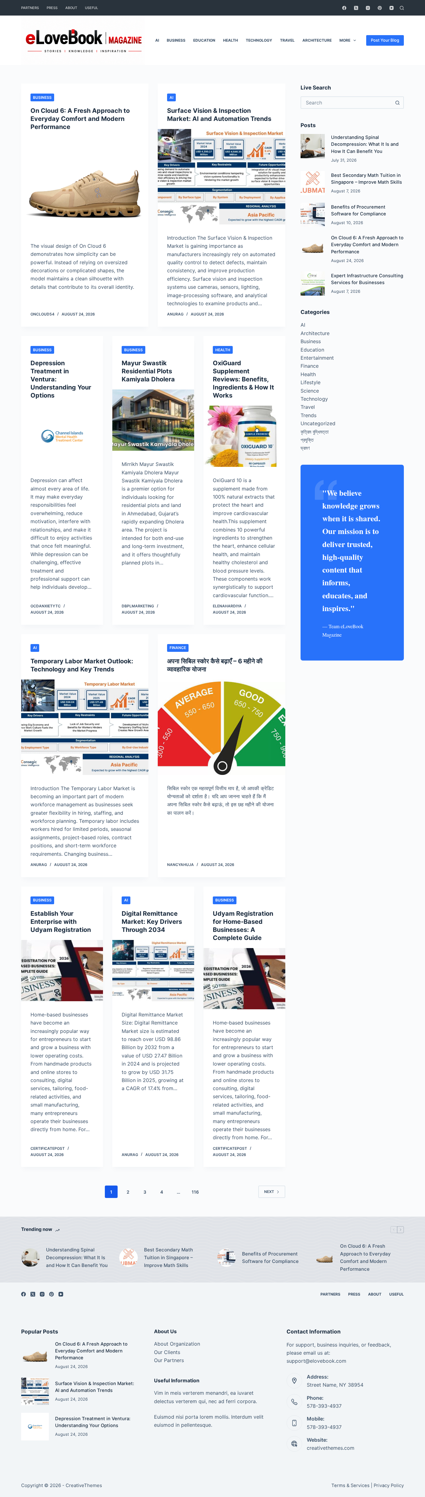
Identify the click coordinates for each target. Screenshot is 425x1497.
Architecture (317, 40)
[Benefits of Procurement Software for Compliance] (313, 215)
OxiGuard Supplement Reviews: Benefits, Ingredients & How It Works (243, 379)
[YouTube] (392, 8)
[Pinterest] (380, 8)
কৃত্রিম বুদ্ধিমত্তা (315, 432)
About (71, 8)
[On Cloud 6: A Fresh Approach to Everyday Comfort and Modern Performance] (84, 185)
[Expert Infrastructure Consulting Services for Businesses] (313, 283)
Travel (287, 40)
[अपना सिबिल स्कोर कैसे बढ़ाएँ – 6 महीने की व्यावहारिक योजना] (221, 727)
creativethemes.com (330, 1448)
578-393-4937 (324, 1406)
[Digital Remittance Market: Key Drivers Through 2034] (153, 970)
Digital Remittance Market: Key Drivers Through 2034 (152, 921)
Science (310, 391)
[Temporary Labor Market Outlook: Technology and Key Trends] (84, 727)
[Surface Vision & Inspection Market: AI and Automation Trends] (221, 176)
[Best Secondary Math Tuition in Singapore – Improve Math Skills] (313, 183)
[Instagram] (368, 8)
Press (52, 8)
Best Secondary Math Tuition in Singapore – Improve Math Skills (168, 1257)
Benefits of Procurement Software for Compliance (270, 1257)
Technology (259, 40)
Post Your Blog (385, 40)
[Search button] (397, 102)
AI (157, 40)
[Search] (402, 8)
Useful (91, 8)
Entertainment (317, 358)
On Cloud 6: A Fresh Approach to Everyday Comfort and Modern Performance (80, 119)
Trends (308, 415)
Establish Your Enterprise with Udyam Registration (60, 921)
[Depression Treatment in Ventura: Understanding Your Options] (62, 436)
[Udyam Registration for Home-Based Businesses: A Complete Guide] (244, 978)
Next (269, 1191)
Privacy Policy (389, 1485)
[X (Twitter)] (356, 8)
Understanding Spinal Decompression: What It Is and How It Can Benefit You (365, 144)
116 (195, 1192)
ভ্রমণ (305, 448)
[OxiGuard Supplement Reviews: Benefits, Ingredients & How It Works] (244, 436)
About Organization (177, 1344)
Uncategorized (318, 423)
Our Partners (169, 1360)
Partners (30, 8)
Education (204, 40)
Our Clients (167, 1352)
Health (230, 40)
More (344, 40)
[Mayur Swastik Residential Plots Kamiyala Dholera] (153, 420)
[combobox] (346, 102)
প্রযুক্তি (307, 440)
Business (176, 40)
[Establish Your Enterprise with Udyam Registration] (62, 970)
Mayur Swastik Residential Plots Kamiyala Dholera (148, 371)
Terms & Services (350, 1485)
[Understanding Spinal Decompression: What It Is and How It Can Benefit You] (313, 146)
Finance (178, 647)
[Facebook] (344, 8)
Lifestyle (310, 382)
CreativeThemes (84, 1485)
